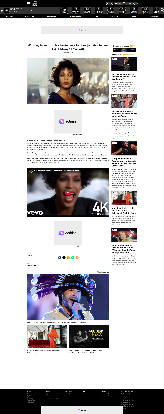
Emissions (30, 398)
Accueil (9, 16)
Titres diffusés (75, 16)
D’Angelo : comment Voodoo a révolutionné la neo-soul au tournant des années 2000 (123, 162)
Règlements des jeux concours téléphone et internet (128, 406)
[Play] (2, 11)
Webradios (29, 16)
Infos (96, 16)
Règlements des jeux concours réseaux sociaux (127, 396)
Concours (154, 16)
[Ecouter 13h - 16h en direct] (124, 50)
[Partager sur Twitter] (64, 258)
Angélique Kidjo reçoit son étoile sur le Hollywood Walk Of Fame (123, 210)
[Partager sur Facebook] (59, 258)
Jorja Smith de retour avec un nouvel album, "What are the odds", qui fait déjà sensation (123, 249)
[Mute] (31, 10)
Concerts (49, 396)
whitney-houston (31, 265)
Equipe (29, 396)
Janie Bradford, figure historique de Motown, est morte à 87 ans (124, 113)
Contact (29, 394)
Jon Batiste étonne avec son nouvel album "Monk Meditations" (123, 76)
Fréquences (51, 16)
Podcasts (114, 16)
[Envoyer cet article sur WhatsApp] (72, 258)
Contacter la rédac (52, 398)
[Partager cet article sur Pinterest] (68, 258)
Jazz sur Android (107, 396)
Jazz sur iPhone (107, 394)
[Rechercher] (136, 3)
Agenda (134, 16)
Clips (47, 394)
